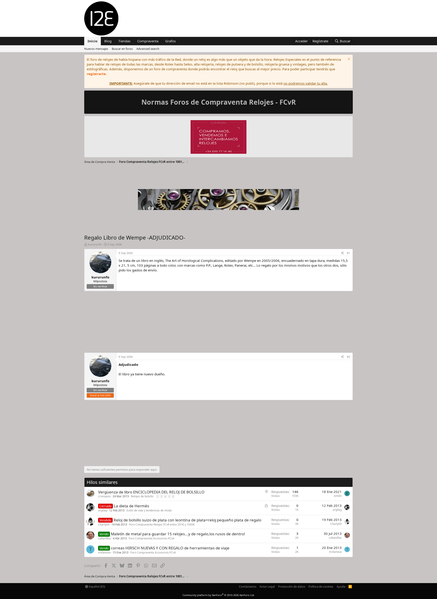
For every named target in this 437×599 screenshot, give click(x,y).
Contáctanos (247, 586)
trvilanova (104, 552)
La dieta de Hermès (131, 505)
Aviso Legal (267, 586)
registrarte (96, 73)
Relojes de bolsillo (142, 496)
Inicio (92, 41)
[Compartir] (342, 253)
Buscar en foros (122, 49)
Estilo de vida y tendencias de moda (149, 510)
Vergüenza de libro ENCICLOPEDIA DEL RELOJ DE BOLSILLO (151, 492)
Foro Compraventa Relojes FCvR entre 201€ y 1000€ (162, 524)
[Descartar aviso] (348, 59)
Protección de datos (291, 586)
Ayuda (341, 586)
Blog (108, 41)
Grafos (170, 41)
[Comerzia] (218, 138)
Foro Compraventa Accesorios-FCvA (151, 538)
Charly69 (103, 524)
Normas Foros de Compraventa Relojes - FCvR (218, 102)
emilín (338, 496)
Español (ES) (96, 586)
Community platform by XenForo (219, 595)
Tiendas (124, 41)
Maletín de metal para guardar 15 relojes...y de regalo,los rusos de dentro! (178, 533)
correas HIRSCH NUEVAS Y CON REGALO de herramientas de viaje (170, 548)
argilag (102, 510)
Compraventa (147, 41)
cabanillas (104, 538)
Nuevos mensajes (96, 49)
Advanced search (147, 49)
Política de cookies (320, 586)
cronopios (104, 496)
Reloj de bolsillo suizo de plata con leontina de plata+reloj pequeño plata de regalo (187, 520)
